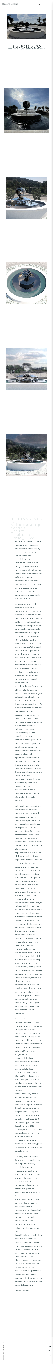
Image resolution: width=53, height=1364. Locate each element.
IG (50, 1347)
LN (49, 1360)
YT (49, 1351)
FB (49, 1355)
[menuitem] (3, 1351)
